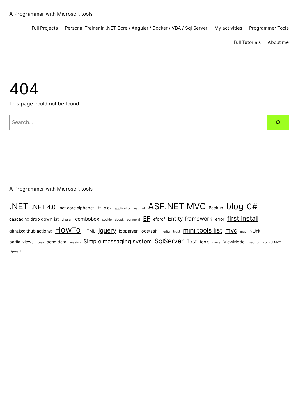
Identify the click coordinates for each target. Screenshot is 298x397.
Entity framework (190, 218)
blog (235, 206)
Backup (216, 207)
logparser (128, 230)
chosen (67, 219)
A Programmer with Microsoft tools (51, 14)
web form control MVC (264, 242)
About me (278, 42)
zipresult (15, 251)
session (75, 242)
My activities (228, 28)
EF (146, 218)
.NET (19, 206)
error (219, 219)
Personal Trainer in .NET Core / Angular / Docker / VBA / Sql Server (136, 28)
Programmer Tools (269, 28)
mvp (243, 231)
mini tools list (202, 230)
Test (192, 241)
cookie (107, 219)
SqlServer (169, 241)
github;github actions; (30, 230)
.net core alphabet (76, 207)
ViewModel (234, 241)
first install (242, 218)
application (123, 208)
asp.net (139, 208)
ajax (108, 207)
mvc (231, 230)
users (216, 242)
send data (56, 241)
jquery (107, 230)
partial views (21, 241)
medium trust (170, 231)
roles (40, 242)
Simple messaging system (118, 241)
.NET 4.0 (43, 207)
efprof (159, 219)
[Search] (278, 122)
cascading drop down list (34, 219)
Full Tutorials (247, 42)
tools (205, 241)
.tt (99, 207)
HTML (89, 230)
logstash (149, 230)
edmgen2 (133, 219)
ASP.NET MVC (177, 206)
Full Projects (45, 28)
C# (251, 206)
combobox (87, 219)
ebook (119, 219)
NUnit (254, 230)
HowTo (68, 229)
